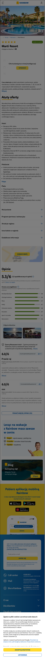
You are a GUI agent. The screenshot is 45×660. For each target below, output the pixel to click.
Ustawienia (26, 655)
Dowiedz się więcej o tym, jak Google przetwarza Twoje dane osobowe (21, 641)
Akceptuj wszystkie (23, 650)
